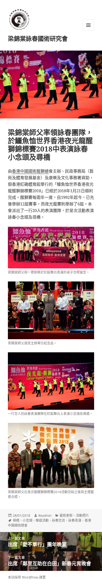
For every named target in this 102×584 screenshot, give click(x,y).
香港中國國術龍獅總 (30, 171)
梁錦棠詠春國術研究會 (38, 38)
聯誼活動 (42, 520)
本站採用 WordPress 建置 (27, 577)
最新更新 (66, 515)
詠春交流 (58, 520)
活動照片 (82, 515)
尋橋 (16, 520)
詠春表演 (74, 520)
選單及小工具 (88, 25)
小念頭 (27, 520)
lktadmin (44, 515)
